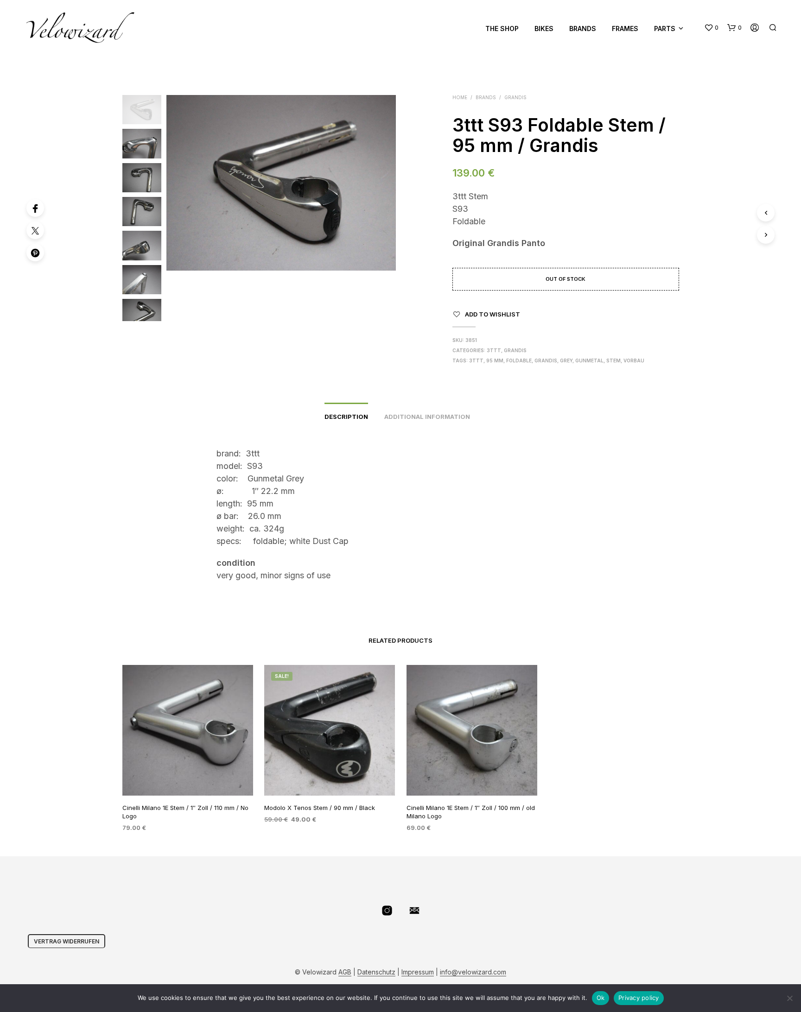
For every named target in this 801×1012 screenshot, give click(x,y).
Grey (566, 360)
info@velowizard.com (473, 972)
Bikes (543, 28)
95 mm (494, 360)
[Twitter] (35, 230)
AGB (344, 972)
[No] (789, 998)
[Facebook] (35, 208)
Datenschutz (376, 972)
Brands (582, 28)
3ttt (494, 350)
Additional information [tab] (427, 416)
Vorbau (633, 360)
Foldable (519, 360)
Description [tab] (346, 416)
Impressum (417, 972)
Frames (625, 28)
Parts (664, 28)
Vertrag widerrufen (66, 941)
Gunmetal (589, 360)
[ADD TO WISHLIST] (187, 778)
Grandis (515, 97)
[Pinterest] (35, 252)
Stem (613, 360)
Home (459, 97)
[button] (711, 27)
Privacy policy (638, 997)
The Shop (502, 28)
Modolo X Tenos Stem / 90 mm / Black (319, 807)
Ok (601, 997)
